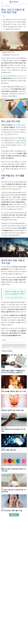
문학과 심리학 (7, 6)
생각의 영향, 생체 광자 (8, 450)
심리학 (2, 508)
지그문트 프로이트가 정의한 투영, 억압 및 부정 (13, 491)
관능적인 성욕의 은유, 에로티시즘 (12, 410)
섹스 (2, 408)
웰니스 (2, 389)
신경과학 (3, 369)
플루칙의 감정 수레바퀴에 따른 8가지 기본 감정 (13, 470)
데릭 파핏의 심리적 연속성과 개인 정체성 (13, 430)
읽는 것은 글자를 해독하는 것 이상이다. (12, 76)
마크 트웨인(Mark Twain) (14, 297)
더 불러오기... (14, 515)
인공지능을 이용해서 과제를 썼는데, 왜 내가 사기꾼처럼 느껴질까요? (13, 371)
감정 (2, 467)
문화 (2, 6)
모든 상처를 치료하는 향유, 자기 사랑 (13, 391)
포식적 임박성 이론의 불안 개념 (11, 510)
